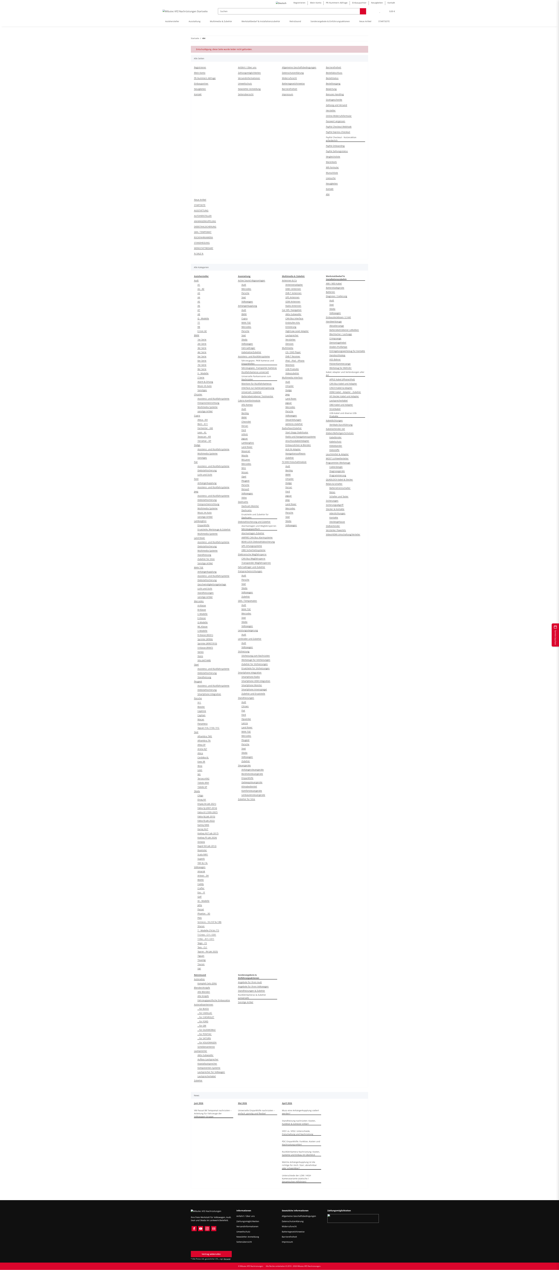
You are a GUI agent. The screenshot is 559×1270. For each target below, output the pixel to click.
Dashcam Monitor (250, 506)
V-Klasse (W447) (205, 647)
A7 (199, 310)
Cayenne (202, 711)
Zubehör (246, 596)
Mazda (245, 455)
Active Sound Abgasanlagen (251, 280)
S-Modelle (202, 630)
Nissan (245, 472)
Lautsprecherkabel (338, 400)
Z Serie (201, 377)
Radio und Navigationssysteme (300, 436)
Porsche (198, 698)
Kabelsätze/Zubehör (251, 352)
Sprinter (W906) (205, 639)
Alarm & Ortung (205, 381)
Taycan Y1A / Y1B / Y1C (208, 727)
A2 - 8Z (201, 288)
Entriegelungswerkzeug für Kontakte (347, 351)
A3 (199, 293)
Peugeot (198, 681)
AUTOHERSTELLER (203, 215)
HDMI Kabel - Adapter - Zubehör (345, 392)
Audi (196, 280)
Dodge (197, 445)
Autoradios (199, 979)
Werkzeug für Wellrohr (340, 367)
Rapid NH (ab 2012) (207, 846)
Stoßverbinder (333, 526)
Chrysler (198, 394)
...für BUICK (203, 1008)
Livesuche (331, 178)
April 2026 (287, 1103)
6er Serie (202, 360)
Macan (201, 719)
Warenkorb (331, 162)
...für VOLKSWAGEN (207, 1042)
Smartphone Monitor (252, 685)
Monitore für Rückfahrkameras (256, 383)
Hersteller (331, 110)
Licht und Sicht (205, 474)
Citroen (245, 706)
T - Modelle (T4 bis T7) (208, 930)
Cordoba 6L (203, 757)
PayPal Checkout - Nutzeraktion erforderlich (341, 139)
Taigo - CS (202, 943)
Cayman (201, 715)
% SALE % (198, 253)
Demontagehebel (337, 342)
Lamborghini (200, 521)
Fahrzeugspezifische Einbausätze (214, 1000)
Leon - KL (202, 432)
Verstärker (290, 339)
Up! (199, 968)
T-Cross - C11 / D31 (207, 934)
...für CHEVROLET (206, 1017)
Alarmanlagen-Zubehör (253, 533)
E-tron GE (202, 331)
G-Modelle (203, 622)
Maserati (246, 451)
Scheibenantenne (206, 1046)
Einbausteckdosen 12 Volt (338, 317)
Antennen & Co (289, 280)
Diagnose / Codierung (336, 296)
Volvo (244, 497)
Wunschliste (332, 172)
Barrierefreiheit (289, 88)
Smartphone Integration (209, 694)
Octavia (201, 841)
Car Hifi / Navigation (291, 310)
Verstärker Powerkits (336, 530)
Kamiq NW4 (203, 824)
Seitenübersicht (245, 94)
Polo (200, 917)
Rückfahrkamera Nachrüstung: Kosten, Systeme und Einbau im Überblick (301, 1153)
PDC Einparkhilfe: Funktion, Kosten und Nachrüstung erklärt (301, 1143)
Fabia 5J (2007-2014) (207, 808)
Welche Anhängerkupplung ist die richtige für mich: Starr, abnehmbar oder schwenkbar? (299, 1165)
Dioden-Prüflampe (338, 346)
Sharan (201, 926)
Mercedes (199, 601)
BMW (196, 335)
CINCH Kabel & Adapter (340, 387)
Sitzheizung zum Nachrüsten (256, 655)
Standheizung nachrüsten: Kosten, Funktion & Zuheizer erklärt (299, 1122)
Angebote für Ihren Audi (250, 982)
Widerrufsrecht (289, 78)
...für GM (202, 1025)
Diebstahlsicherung (207, 470)
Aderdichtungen (337, 513)
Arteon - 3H (203, 875)
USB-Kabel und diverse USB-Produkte (343, 415)
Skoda (197, 791)
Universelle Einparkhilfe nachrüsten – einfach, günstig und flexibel (256, 1112)
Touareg (202, 960)
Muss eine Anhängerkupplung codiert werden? (300, 1112)
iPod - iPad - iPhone (294, 360)
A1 (199, 284)
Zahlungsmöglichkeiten (249, 72)
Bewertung (331, 88)
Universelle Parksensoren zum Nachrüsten (256, 378)
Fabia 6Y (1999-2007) (207, 812)
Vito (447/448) (204, 660)
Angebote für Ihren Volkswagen (253, 986)
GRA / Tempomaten (247, 600)
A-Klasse (202, 605)
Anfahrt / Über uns (247, 67)
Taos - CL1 (202, 947)
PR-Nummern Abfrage (336, 2)
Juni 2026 (198, 1103)
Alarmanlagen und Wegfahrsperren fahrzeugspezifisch (259, 527)
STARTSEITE (384, 21)
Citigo (200, 795)
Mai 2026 (242, 1103)
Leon (200, 770)
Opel (196, 664)
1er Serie (202, 339)
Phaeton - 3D (204, 913)
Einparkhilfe (203, 525)
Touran (201, 964)
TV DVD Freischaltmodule (294, 461)
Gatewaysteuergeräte (252, 782)
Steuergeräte (244, 765)
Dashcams (243, 501)
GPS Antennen (292, 297)
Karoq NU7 (203, 829)
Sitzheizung (243, 651)
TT (199, 322)
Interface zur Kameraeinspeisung (258, 387)
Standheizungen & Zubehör (251, 990)
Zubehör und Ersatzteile (253, 693)
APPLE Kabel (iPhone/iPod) (342, 379)
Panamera (202, 723)
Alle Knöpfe (203, 996)
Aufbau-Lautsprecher (208, 1059)
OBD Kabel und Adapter (341, 404)
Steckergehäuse (337, 521)
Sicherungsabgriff (334, 504)
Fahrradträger (248, 348)
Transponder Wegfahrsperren (256, 562)
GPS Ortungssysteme (252, 545)
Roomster (202, 850)
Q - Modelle (203, 318)
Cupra (197, 415)
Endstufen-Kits (292, 322)
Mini (244, 468)
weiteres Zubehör (294, 424)
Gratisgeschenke (334, 99)
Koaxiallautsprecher (207, 1063)
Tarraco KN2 (203, 778)
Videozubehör (292, 373)
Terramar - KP (204, 440)
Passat (201, 909)
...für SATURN (204, 1038)
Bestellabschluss (334, 72)
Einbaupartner (359, 2)
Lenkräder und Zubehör (249, 638)
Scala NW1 (203, 854)
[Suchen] (363, 11)
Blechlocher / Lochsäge (340, 334)
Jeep (196, 491)
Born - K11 (203, 424)
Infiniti (245, 434)
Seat (196, 732)
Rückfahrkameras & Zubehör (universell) (252, 996)
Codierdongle (336, 466)
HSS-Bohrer (335, 359)
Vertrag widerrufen (211, 1254)
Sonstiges (202, 390)
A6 (199, 305)
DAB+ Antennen (293, 288)
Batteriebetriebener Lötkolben (344, 329)
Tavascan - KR (204, 436)
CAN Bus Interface (294, 318)
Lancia (245, 723)
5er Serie (202, 356)
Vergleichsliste (333, 156)
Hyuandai (246, 719)
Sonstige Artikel (205, 563)
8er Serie (202, 369)
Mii (199, 774)
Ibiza (200, 765)
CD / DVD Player (293, 352)
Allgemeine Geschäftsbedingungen (299, 67)
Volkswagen (199, 867)
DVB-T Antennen (293, 293)
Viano (200, 656)
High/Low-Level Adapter (297, 331)
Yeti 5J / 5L (203, 862)
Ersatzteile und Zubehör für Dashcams (255, 516)
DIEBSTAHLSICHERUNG (205, 226)
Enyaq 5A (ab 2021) (207, 803)
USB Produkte (292, 369)
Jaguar (245, 438)
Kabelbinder (335, 437)
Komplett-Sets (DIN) (207, 983)
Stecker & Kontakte (335, 509)
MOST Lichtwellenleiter (337, 458)
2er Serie (202, 343)
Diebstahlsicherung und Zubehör (254, 521)
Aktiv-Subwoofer (293, 314)
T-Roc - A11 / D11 (206, 938)
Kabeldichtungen (334, 420)
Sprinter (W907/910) (207, 643)
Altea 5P (201, 744)
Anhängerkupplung (207, 483)
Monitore (289, 364)
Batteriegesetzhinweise (293, 83)
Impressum (287, 94)
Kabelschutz (335, 441)
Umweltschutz (245, 83)
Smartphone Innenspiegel (254, 689)
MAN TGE (198, 567)
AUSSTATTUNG (201, 210)
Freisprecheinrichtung (208, 402)
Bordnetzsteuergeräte (252, 773)
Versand (227, 1259)
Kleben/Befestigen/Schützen (340, 433)
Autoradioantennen (203, 1004)
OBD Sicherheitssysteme (253, 550)
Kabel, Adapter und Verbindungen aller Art (345, 374)
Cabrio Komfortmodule (249, 400)
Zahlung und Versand (336, 105)
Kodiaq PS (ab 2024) (207, 837)
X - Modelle (203, 373)
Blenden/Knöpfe (202, 987)
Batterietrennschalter (339, 488)
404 (327, 194)
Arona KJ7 (202, 749)
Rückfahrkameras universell (255, 372)
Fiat (196, 461)
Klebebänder (335, 445)
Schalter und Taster (338, 496)
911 (199, 702)
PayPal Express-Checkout (338, 132)
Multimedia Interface (292, 377)
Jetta (200, 905)
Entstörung (290, 326)
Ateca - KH (203, 419)
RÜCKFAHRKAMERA (203, 237)
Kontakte (333, 517)
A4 (199, 297)
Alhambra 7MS (205, 736)
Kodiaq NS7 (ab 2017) (208, 833)
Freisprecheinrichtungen (250, 571)
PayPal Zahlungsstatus (337, 151)
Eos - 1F (201, 892)
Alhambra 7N (204, 740)
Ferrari (245, 425)
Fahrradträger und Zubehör (251, 567)
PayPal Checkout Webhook (338, 126)
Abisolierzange (336, 325)
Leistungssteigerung (248, 630)
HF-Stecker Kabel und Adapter (344, 396)
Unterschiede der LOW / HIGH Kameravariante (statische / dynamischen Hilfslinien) (296, 1178)
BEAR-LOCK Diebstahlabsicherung (258, 541)
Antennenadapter (294, 284)
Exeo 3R (201, 761)
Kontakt (391, 2)
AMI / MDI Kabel (334, 283)
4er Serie (202, 352)
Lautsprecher (291, 335)
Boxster (201, 706)
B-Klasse (202, 609)
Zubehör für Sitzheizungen (255, 664)
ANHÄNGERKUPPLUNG (205, 221)
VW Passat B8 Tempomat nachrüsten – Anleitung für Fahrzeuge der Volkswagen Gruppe (212, 1113)
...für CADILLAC (205, 1013)
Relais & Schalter (334, 483)
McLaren (246, 459)
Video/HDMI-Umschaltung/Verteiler (343, 534)
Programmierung (337, 475)
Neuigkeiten (377, 2)
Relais (332, 492)
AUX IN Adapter (293, 449)
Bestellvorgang (333, 83)
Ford (196, 478)
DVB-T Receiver (292, 356)
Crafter (201, 888)
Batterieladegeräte (335, 287)
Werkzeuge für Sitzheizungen (256, 659)
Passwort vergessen (335, 121)
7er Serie (202, 364)
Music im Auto (205, 386)
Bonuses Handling (335, 94)
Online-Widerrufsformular (339, 115)
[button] (374, 11)
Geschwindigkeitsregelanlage (212, 584)
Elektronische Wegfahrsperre (252, 554)
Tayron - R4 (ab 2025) (208, 951)
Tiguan (201, 955)
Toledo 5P (202, 786)
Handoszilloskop (337, 355)
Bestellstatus (332, 78)
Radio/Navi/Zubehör (292, 428)
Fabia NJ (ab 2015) (206, 816)
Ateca (200, 753)
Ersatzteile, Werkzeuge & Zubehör (214, 529)
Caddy (201, 884)
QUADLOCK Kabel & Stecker (339, 479)
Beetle (201, 879)
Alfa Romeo (247, 404)
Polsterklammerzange (340, 363)
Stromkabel (334, 409)
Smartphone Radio (251, 676)
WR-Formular (332, 167)
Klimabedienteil (249, 786)
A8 (199, 314)
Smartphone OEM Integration (256, 681)
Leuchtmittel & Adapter (337, 454)
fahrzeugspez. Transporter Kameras (259, 367)
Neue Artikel (365, 21)
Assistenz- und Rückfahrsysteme (213, 398)
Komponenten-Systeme (209, 1067)
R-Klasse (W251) (205, 635)
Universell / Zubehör (251, 392)
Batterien (330, 292)
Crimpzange (335, 338)
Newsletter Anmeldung (249, 88)
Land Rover (199, 537)
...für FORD (203, 1021)
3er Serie (202, 348)
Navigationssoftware (295, 453)
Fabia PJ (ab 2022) (206, 820)
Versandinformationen (249, 78)
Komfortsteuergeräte (252, 790)
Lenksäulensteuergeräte (253, 794)
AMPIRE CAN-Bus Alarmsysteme (257, 537)
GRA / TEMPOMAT (202, 232)
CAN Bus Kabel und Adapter (343, 383)
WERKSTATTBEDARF (203, 248)
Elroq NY (202, 799)
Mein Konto (315, 2)
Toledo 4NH (203, 782)
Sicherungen (332, 500)
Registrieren (299, 2)
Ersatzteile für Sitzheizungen (256, 668)
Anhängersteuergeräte (253, 769)
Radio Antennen (293, 305)
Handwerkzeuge (334, 321)
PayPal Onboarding (335, 145)
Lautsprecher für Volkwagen (211, 1072)
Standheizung (204, 554)
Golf (199, 896)
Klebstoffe (334, 450)
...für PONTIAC (205, 1034)
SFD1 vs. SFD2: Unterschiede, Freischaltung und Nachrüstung (297, 1133)
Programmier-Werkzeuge (338, 462)
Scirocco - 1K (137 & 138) (209, 922)
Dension (289, 343)
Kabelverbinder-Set (335, 428)
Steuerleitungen (293, 419)
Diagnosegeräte (337, 471)
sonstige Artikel (205, 411)
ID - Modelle (203, 900)
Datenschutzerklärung (293, 72)
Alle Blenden (204, 991)
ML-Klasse (202, 626)
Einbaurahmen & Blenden (298, 445)
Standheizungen (206, 592)
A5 (199, 301)
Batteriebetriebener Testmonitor (257, 396)
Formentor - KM (205, 428)
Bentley (245, 413)
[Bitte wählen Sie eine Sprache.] (282, 3)
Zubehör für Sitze (206, 559)
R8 (199, 326)
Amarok (201, 871)
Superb (201, 858)
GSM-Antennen (292, 301)
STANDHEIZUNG (202, 242)
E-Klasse (202, 618)
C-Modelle (202, 613)
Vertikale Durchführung (340, 424)
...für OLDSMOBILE (207, 1029)
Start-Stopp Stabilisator (296, 432)
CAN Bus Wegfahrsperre (253, 558)
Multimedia (287, 348)
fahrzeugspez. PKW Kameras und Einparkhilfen (258, 362)
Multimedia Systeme (207, 407)
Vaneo (201, 651)
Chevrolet (246, 421)
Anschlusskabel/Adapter (297, 440)
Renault (245, 489)
